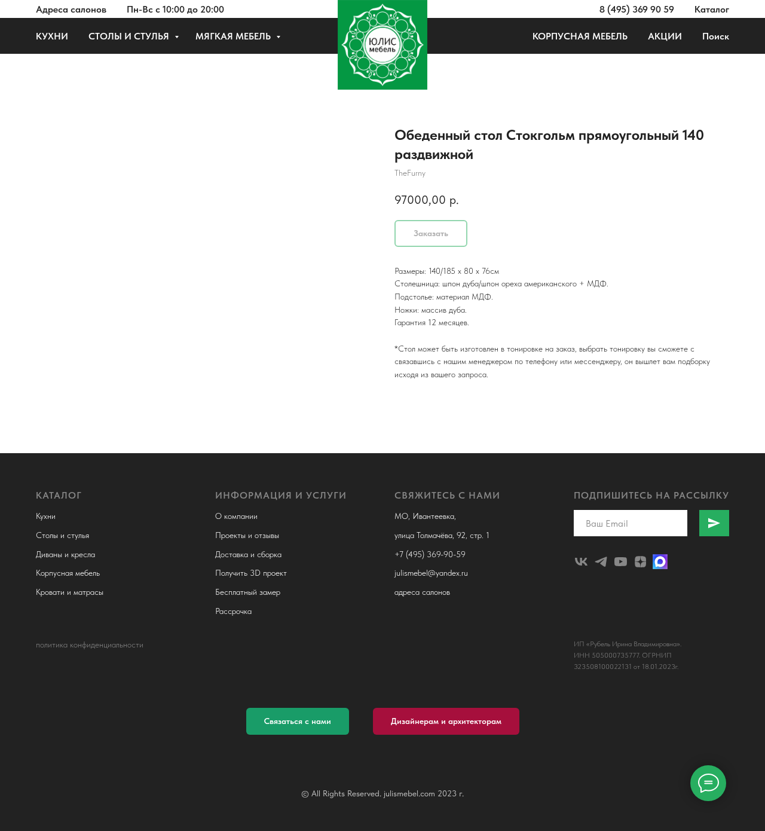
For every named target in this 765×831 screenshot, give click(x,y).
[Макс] (660, 561)
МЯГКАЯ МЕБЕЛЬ (234, 36)
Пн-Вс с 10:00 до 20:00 (175, 9)
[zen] (640, 561)
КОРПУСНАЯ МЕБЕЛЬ (580, 36)
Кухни (46, 516)
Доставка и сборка (248, 554)
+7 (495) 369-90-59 (430, 554)
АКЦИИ (665, 36)
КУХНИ (52, 36)
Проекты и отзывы (247, 535)
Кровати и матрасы (69, 592)
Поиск (715, 36)
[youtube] (620, 561)
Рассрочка (233, 611)
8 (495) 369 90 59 (636, 9)
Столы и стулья (62, 535)
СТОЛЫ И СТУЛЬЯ (130, 36)
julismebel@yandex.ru (431, 573)
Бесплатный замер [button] (247, 592)
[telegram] (600, 561)
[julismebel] (581, 561)
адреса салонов (422, 592)
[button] (297, 721)
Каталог (711, 9)
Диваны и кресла (65, 554)
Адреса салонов (71, 9)
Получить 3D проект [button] (251, 573)
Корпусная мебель (68, 573)
